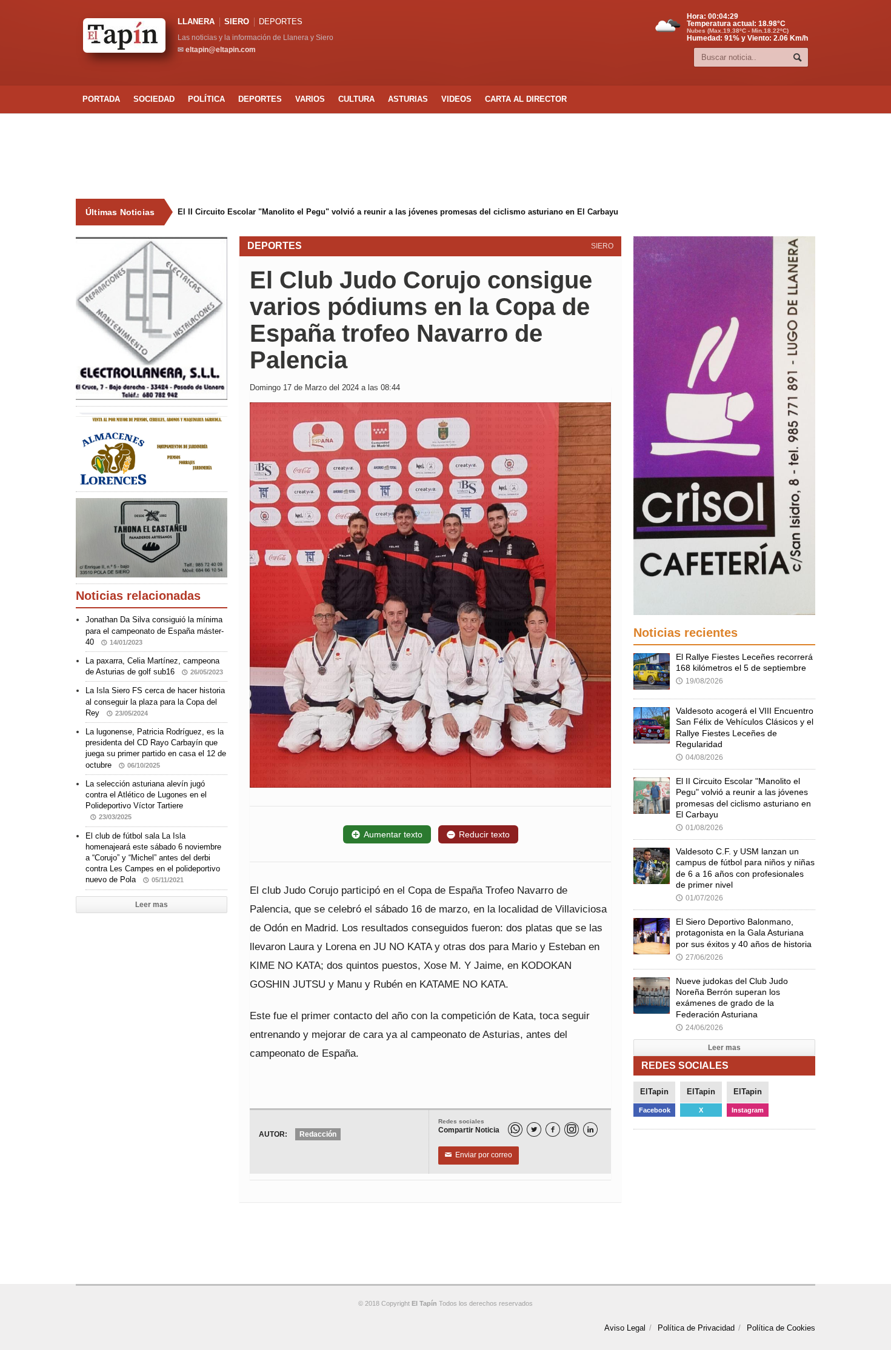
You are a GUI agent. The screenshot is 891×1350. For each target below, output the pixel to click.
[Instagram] (571, 1129)
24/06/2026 (699, 1027)
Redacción (317, 1134)
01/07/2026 (699, 898)
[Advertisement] (445, 156)
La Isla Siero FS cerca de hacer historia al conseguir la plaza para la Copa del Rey (155, 701)
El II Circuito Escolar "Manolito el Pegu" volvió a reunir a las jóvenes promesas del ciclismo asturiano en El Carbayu (398, 211)
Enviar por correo (478, 1155)
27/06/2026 (699, 957)
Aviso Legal (625, 1327)
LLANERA (196, 21)
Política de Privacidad (696, 1327)
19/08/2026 (699, 681)
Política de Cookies (781, 1327)
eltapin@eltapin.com (220, 49)
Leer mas (151, 904)
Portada (101, 99)
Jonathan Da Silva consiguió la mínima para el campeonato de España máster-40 (154, 630)
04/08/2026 (699, 757)
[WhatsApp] (515, 1129)
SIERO (236, 21)
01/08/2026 (699, 827)
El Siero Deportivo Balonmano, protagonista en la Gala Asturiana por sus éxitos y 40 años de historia (744, 932)
